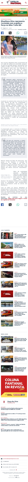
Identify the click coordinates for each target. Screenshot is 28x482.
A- (23, 19)
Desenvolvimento (11, 477)
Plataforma (11, 475)
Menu (2, 3)
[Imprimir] (25, 33)
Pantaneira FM (12, 469)
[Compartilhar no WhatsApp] (18, 33)
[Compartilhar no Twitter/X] (10, 33)
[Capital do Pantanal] (14, 3)
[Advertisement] (14, 215)
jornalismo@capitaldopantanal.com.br (11, 458)
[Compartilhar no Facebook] (2, 33)
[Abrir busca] (26, 3)
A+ (26, 19)
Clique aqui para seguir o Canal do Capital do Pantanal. (14, 199)
